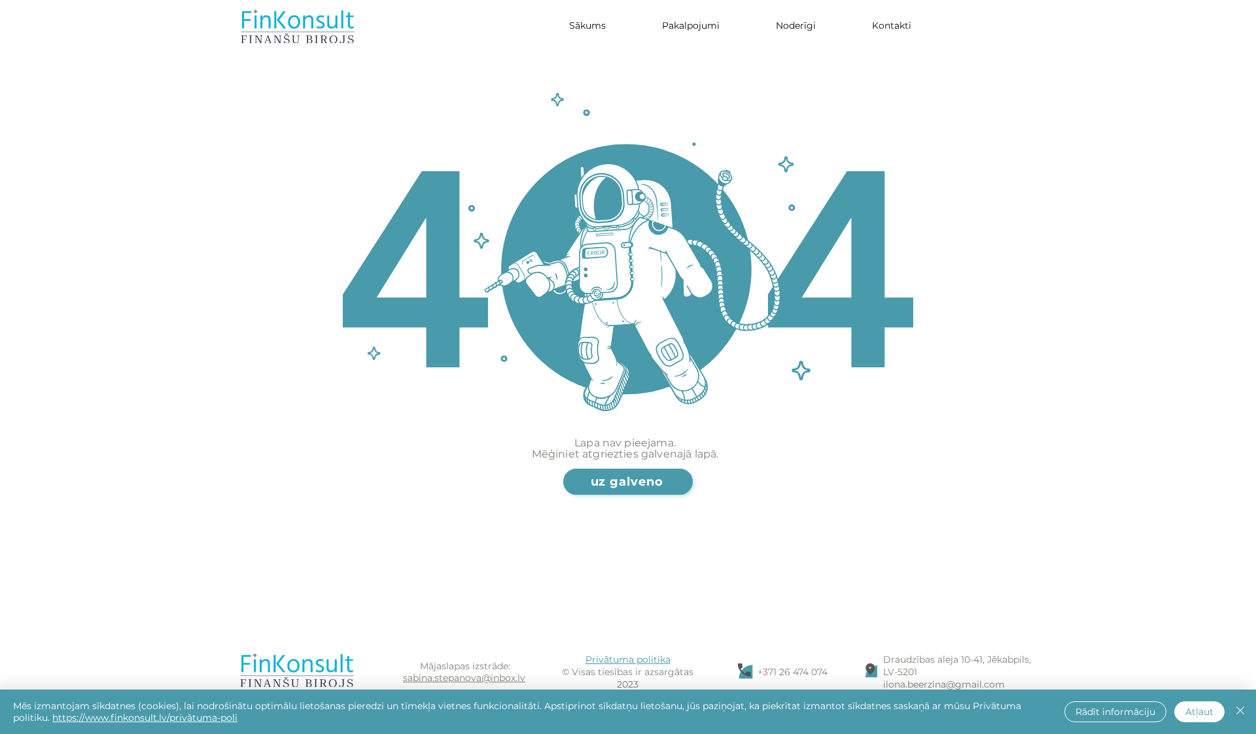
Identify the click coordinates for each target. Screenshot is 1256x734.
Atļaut (1199, 712)
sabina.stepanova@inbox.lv (464, 678)
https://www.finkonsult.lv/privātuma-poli (144, 718)
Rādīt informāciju (1115, 712)
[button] (796, 25)
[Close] (1240, 712)
